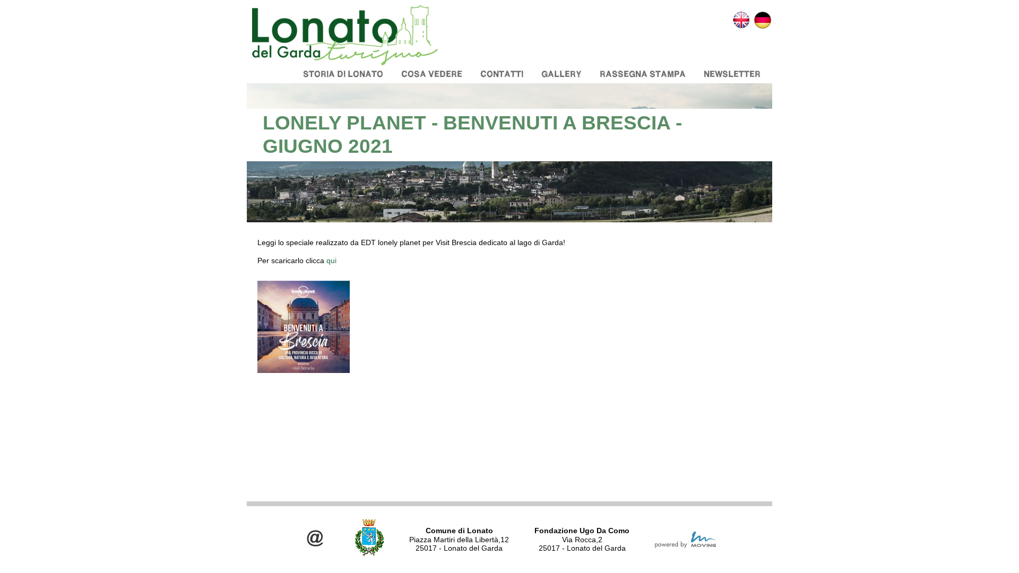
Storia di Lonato (343, 74)
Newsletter (732, 74)
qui (332, 260)
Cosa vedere (431, 74)
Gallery (561, 74)
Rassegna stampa (643, 74)
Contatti (501, 74)
